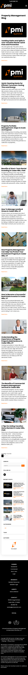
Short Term (14, 571)
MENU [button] (26, 6)
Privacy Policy (11, 641)
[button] (4, 474)
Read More (4, 60)
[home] (6, 6)
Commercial (14, 569)
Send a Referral (14, 591)
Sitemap (4, 641)
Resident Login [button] (14, 584)
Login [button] (14, 574)
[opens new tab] (16, 624)
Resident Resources (14, 582)
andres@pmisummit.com (14, 607)
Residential (14, 567)
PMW (22, 639)
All (5, 528)
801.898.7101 (14, 1)
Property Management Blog (13, 16)
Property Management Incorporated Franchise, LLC (16, 629)
